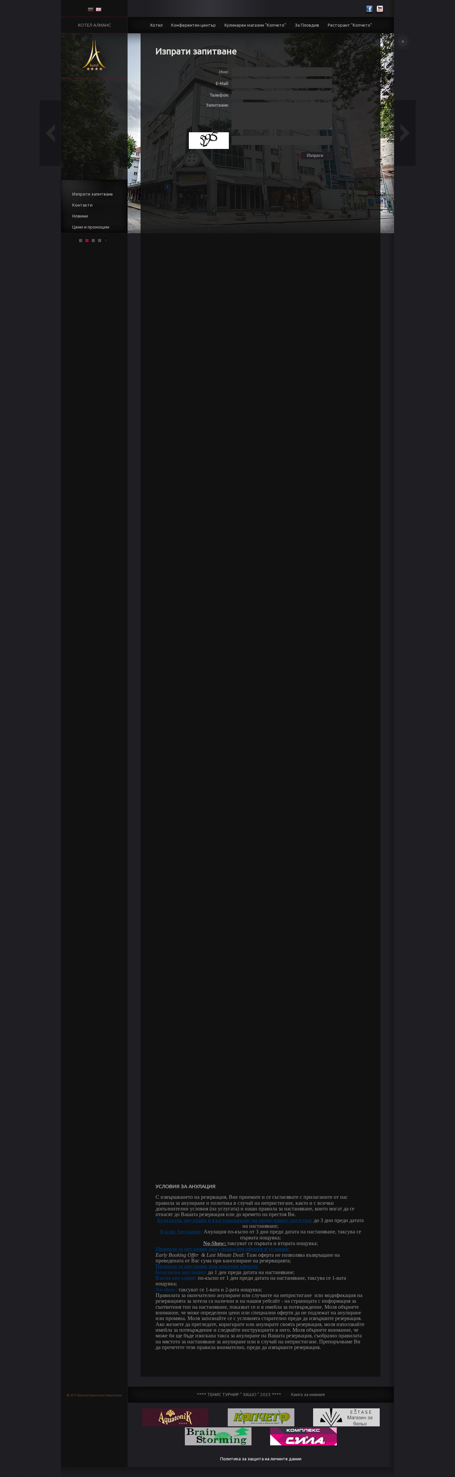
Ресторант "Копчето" (350, 25)
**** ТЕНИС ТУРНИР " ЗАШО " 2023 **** (239, 1394)
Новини (80, 216)
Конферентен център (193, 25)
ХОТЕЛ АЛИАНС (94, 25)
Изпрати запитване (92, 194)
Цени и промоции (90, 227)
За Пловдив (307, 25)
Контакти (82, 205)
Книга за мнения (308, 1394)
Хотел (156, 25)
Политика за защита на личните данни (260, 1458)
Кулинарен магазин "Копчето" (255, 25)
